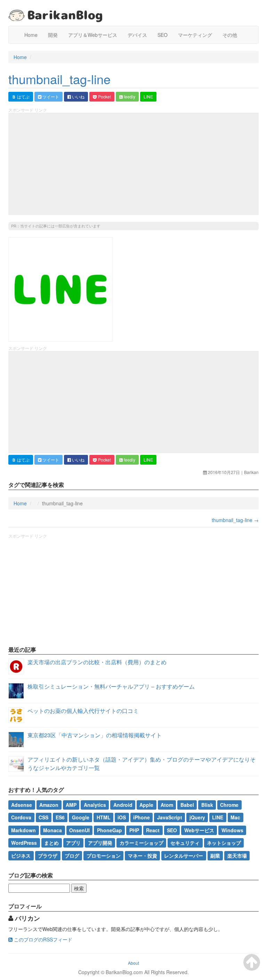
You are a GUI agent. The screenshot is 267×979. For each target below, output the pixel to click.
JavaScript (169, 817)
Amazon (48, 804)
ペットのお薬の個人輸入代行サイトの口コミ (83, 711)
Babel (187, 804)
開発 (53, 34)
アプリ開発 (100, 842)
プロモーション (104, 855)
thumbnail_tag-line (59, 79)
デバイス (137, 34)
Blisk (207, 804)
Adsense (21, 804)
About (133, 963)
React (153, 830)
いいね (77, 96)
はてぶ (21, 97)
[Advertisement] (133, 163)
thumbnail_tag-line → (235, 519)
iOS (122, 817)
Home (31, 34)
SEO (162, 34)
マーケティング (195, 34)
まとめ (51, 842)
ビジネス (21, 855)
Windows (232, 830)
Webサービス (199, 830)
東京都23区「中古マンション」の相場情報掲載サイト (94, 735)
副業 (215, 855)
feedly (129, 96)
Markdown (23, 830)
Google (80, 817)
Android (122, 804)
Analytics (95, 804)
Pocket (104, 96)
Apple (146, 804)
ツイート (50, 96)
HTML (104, 817)
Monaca (52, 830)
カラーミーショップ (141, 842)
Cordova (21, 817)
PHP (134, 830)
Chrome (229, 804)
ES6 (60, 817)
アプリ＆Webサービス (92, 34)
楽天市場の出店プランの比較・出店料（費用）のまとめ (97, 662)
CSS (43, 817)
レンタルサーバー (183, 855)
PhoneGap (109, 830)
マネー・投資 (142, 855)
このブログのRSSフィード (42, 939)
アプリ (73, 842)
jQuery (197, 817)
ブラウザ (47, 855)
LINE (148, 96)
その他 (229, 34)
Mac (235, 817)
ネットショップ (224, 842)
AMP (71, 804)
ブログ (72, 855)
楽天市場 (237, 855)
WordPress (24, 842)
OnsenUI (79, 830)
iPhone (141, 817)
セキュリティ (185, 842)
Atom (167, 804)
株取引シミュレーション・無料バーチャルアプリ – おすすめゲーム (111, 686)
